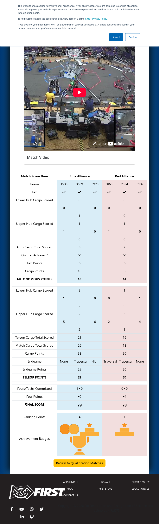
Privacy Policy (96, 18)
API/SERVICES (70, 482)
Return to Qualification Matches (79, 463)
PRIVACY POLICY (140, 482)
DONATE (105, 482)
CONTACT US (71, 495)
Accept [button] (116, 37)
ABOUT (71, 488)
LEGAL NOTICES (140, 488)
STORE (105, 488)
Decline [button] (133, 37)
